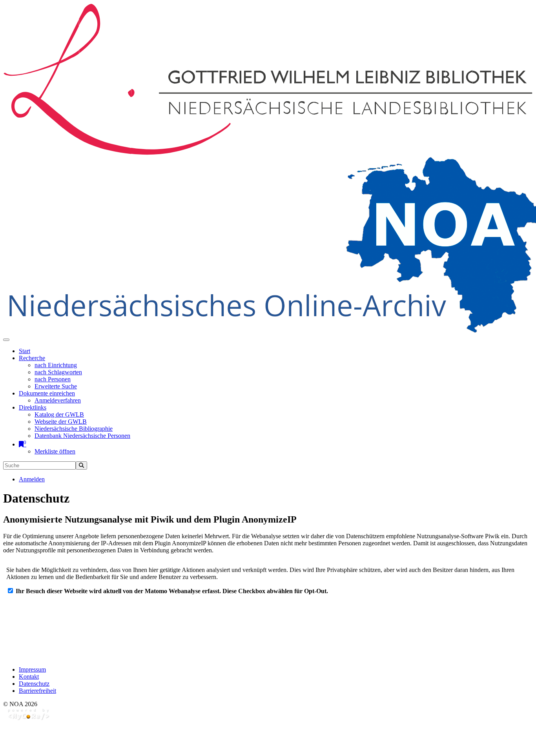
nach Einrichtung (56, 365)
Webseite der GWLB (61, 421)
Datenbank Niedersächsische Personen (82, 435)
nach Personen (53, 379)
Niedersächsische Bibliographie (74, 428)
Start (24, 351)
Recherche (32, 358)
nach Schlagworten (58, 372)
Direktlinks (32, 407)
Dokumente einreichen (47, 393)
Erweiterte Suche (56, 386)
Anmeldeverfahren (58, 400)
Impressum (32, 669)
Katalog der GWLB (59, 414)
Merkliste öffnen (55, 451)
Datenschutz (34, 683)
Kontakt (29, 676)
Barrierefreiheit (37, 690)
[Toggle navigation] (6, 340)
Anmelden (32, 479)
